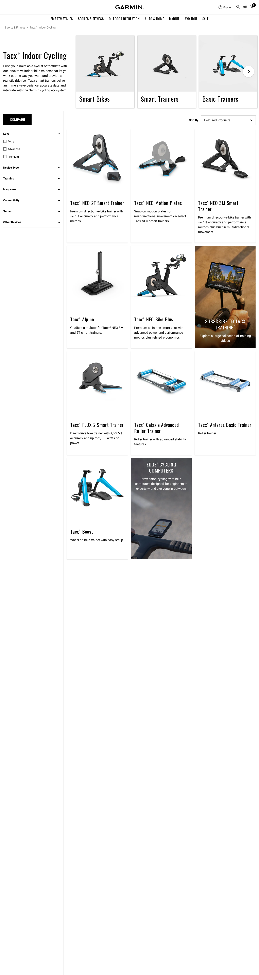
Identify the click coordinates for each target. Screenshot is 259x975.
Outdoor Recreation (124, 18)
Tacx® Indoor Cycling (43, 27)
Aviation (191, 18)
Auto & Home (154, 18)
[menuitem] (226, 7)
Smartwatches (62, 18)
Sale (205, 18)
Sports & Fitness (91, 18)
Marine (174, 18)
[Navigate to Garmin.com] (129, 7)
